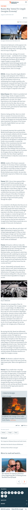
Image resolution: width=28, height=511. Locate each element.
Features (3, 6)
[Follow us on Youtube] (2, 492)
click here (13, 420)
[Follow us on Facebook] (18, 492)
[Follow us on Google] (12, 492)
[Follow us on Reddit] (5, 492)
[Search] (26, 509)
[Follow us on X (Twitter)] (15, 492)
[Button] (25, 18)
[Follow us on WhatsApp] (2, 496)
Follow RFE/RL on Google (17, 509)
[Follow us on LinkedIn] (22, 492)
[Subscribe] (5, 496)
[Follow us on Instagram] (9, 492)
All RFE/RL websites (5, 509)
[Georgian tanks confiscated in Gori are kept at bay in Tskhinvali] (14, 297)
